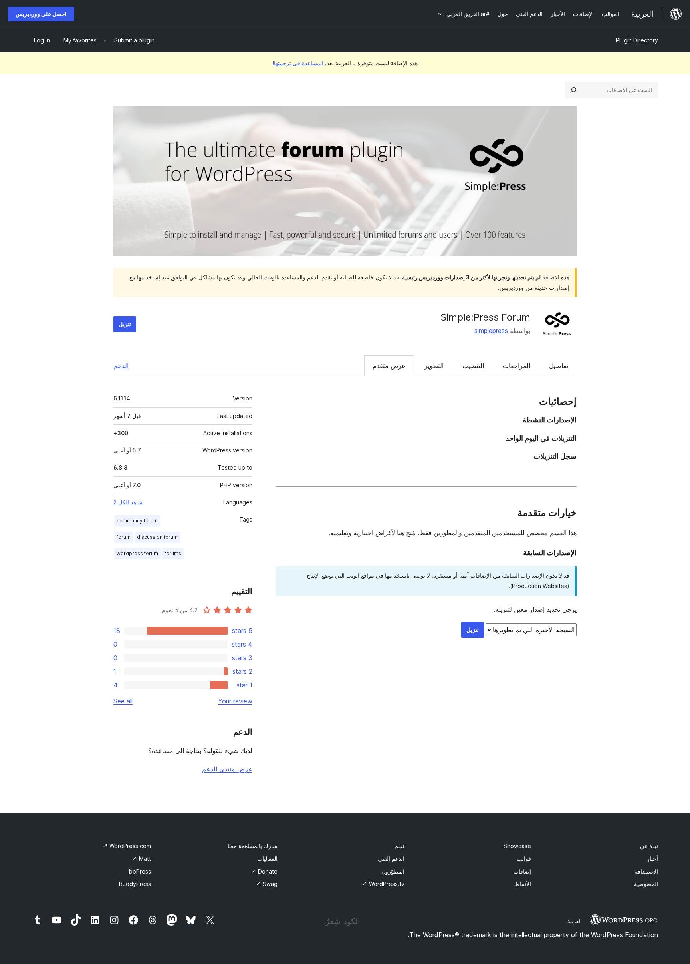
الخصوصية (646, 883)
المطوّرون (392, 871)
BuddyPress (135, 883)
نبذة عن (649, 846)
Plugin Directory (637, 40)
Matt (141, 858)
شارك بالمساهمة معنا (253, 846)
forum (124, 537)
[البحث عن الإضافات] (573, 90)
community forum (137, 521)
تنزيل (125, 324)
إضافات (522, 871)
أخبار (652, 858)
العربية (574, 921)
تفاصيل (558, 366)
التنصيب (473, 366)
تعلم (399, 846)
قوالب (524, 858)
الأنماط (523, 883)
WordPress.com (127, 846)
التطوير (434, 366)
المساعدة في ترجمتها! (297, 63)
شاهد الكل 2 (128, 502)
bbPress (140, 871)
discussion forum (157, 537)
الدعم (121, 366)
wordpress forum (137, 553)
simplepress (491, 331)
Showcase (517, 846)
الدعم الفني (391, 858)
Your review (235, 701)
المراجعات (516, 366)
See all (123, 701)
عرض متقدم (389, 366)
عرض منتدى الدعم (227, 769)
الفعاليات (267, 858)
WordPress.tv (383, 883)
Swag (267, 883)
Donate (264, 871)
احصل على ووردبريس (41, 13)
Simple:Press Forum (485, 317)
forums (173, 553)
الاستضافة (646, 871)
